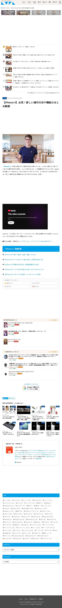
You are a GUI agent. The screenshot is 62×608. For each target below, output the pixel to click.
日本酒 (48, 503)
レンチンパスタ (28, 530)
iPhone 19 (18, 514)
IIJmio (36, 538)
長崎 (37, 505)
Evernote (37, 500)
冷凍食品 (7, 533)
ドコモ (23, 241)
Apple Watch (48, 516)
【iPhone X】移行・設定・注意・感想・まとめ (20, 255)
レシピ (17, 530)
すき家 (25, 525)
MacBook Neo (9, 505)
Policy (26, 599)
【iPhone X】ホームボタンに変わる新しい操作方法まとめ (23, 260)
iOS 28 (6, 508)
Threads (8, 538)
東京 (30, 505)
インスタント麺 (52, 530)
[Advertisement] (31, 30)
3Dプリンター (46, 538)
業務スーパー (47, 533)
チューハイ (27, 500)
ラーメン (40, 530)
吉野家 (17, 525)
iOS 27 (7, 516)
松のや (46, 522)
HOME (3, 8)
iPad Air (26, 516)
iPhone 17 (46, 511)
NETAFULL (28, 602)
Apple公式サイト (46, 241)
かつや (55, 522)
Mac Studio (18, 522)
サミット (7, 536)
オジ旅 (46, 456)
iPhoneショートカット (32, 511)
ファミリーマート (23, 527)
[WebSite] (18, 462)
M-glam (32, 604)
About (21, 599)
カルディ (17, 533)
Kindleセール (9, 511)
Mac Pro (7, 522)
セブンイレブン (9, 527)
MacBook (7, 519)
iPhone (7, 8)
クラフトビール (9, 503)
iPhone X (12, 398)
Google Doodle (18, 536)
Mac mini (52, 519)
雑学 (19, 511)
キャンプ (8, 530)
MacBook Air (19, 519)
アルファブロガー (32, 450)
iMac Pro (29, 522)
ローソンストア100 (49, 527)
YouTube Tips (43, 536)
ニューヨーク (30, 503)
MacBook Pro (32, 519)
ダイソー (27, 533)
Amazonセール (41, 508)
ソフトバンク (34, 241)
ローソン (36, 527)
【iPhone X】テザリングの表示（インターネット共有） (23, 274)
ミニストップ (47, 505)
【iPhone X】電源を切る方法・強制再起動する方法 (21, 264)
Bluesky (18, 538)
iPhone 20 (28, 514)
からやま (7, 525)
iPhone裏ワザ (28, 508)
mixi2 (27, 538)
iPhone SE (39, 514)
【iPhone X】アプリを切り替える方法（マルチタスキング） (24, 269)
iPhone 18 (8, 514)
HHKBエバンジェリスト (31, 452)
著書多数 (39, 458)
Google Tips (31, 536)
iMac (43, 519)
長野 (40, 503)
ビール (7, 500)
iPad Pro (16, 516)
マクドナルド (36, 525)
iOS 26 (49, 514)
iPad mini (36, 516)
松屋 (37, 522)
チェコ (20, 503)
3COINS (37, 533)
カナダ (17, 500)
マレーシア (48, 500)
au (28, 241)
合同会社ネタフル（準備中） (37, 599)
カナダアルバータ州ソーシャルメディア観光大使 (33, 454)
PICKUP (16, 508)
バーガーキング (49, 525)
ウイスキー (21, 505)
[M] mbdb (38, 604)
